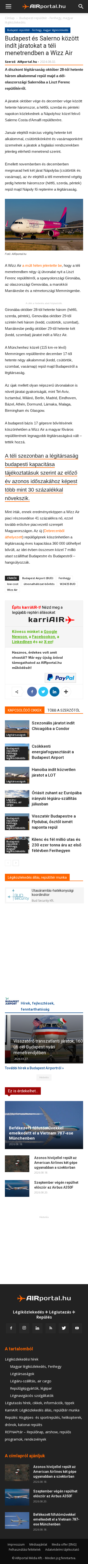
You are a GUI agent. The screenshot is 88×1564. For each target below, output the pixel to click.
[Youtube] (77, 1328)
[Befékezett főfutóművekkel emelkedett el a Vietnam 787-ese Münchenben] (44, 1125)
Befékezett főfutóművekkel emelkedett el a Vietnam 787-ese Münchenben (41, 1133)
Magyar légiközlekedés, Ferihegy (35, 1366)
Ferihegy (65, 578)
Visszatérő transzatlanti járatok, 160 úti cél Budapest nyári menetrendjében (42, 1046)
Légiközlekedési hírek (21, 1359)
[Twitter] (64, 1328)
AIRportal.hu (27, 62)
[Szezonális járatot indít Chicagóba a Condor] (17, 728)
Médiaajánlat (38, 1544)
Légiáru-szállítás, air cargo (14, 802)
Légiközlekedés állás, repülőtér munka (37, 877)
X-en (48, 642)
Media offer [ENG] (64, 1544)
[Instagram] (24, 1328)
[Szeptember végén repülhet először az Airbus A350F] (17, 1188)
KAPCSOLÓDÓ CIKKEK (25, 710)
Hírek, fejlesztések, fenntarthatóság (38, 1006)
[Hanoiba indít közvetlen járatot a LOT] (17, 775)
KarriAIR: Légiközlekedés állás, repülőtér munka (42, 1410)
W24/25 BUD (68, 584)
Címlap (10, 18)
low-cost (12, 584)
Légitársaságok (16, 735)
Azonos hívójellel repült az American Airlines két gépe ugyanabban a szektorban (55, 1162)
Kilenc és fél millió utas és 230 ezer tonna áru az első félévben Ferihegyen (56, 845)
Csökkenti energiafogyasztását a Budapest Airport (53, 752)
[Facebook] (11, 1328)
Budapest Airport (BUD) (37, 578)
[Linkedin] (37, 1328)
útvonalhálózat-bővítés (39, 584)
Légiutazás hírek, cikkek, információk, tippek (39, 1403)
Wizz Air (12, 590)
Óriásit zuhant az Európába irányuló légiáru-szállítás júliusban (57, 798)
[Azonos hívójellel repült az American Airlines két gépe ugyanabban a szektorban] (17, 1163)
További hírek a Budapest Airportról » (34, 1068)
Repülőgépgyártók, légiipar (31, 1388)
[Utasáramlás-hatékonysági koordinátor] (18, 895)
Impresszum (16, 1544)
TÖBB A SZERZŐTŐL (63, 710)
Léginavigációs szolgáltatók (32, 1395)
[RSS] (50, 1328)
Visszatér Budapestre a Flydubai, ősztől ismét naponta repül (54, 822)
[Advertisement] (44, 1250)
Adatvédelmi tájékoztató (62, 1550)
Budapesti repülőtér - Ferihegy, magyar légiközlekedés (37, 30)
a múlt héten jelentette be (42, 265)
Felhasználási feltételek (25, 1550)
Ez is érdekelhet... (23, 1091)
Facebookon (43, 636)
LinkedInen (22, 642)
